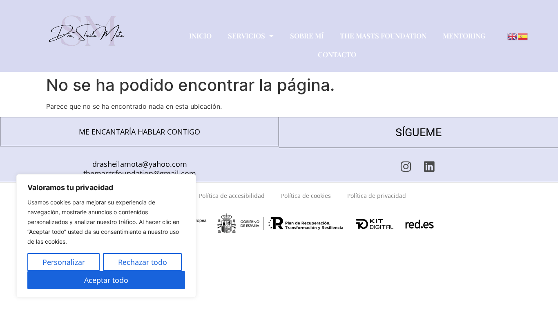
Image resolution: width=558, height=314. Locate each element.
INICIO (200, 35)
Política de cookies (306, 196)
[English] (512, 35)
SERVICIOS (246, 35)
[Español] (523, 35)
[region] (106, 236)
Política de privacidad (376, 196)
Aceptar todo (106, 280)
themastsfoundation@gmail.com (139, 173)
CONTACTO (337, 54)
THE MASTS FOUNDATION (383, 35)
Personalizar (63, 262)
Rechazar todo (142, 262)
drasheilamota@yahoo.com (139, 164)
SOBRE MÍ (307, 35)
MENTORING (464, 35)
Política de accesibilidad (232, 196)
